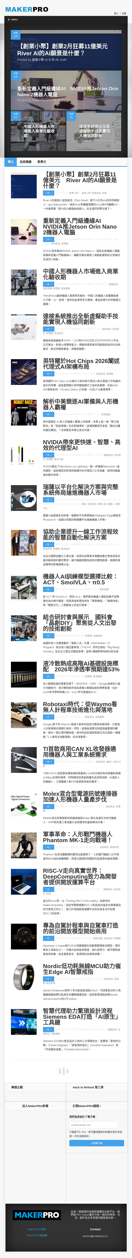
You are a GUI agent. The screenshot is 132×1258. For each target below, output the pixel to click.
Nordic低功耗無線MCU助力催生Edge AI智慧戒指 (82, 969)
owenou (74, 589)
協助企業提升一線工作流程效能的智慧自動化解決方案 (80, 534)
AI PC (99, 239)
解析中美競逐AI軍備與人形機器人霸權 (80, 404)
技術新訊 (55, 243)
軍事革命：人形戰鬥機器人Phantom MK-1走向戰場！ (78, 837)
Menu (14, 20)
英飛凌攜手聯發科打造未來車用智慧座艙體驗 (80, 1064)
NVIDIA (46, 243)
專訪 (84, 504)
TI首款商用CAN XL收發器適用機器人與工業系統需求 (79, 752)
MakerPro (39, 100)
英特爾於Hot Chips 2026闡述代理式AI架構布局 (81, 364)
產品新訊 (58, 333)
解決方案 (58, 459)
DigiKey (89, 1130)
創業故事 (96, 193)
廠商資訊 (106, 329)
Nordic (89, 979)
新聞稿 (64, 243)
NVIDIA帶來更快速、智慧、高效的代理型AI (82, 445)
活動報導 (97, 635)
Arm (87, 1234)
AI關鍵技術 (112, 284)
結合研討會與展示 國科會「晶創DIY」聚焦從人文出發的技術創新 (79, 623)
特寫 (104, 193)
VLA (98, 414)
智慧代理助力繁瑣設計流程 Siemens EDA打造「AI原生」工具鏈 (80, 1017)
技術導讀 (47, 288)
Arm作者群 (75, 1234)
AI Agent (90, 239)
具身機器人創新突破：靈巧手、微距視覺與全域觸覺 (78, 1174)
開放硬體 (50, 1135)
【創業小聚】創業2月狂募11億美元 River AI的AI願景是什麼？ (80, 180)
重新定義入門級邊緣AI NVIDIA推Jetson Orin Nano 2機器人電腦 (80, 227)
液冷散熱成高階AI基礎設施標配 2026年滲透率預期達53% (81, 666)
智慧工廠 (102, 504)
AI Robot (108, 239)
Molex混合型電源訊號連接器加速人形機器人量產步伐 (80, 796)
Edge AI (100, 806)
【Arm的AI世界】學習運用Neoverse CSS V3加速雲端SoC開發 (78, 1222)
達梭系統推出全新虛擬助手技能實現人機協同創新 (94, 131)
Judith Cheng (77, 499)
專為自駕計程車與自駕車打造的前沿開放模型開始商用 (80, 928)
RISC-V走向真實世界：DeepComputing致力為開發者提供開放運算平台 (80, 876)
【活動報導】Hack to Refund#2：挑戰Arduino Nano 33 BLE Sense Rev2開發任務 (81, 1115)
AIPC (98, 889)
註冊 (124, 13)
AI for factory (109, 499)
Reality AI (63, 504)
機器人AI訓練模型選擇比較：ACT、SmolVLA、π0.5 (80, 579)
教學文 (52, 1238)
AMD (97, 1184)
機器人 (111, 504)
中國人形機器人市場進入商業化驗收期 (39, 131)
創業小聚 (38, 59)
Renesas (75, 504)
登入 (116, 13)
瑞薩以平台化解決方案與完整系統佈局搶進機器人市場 (80, 490)
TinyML (98, 979)
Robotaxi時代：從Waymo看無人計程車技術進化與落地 (80, 707)
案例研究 (89, 717)
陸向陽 (72, 1130)
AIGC (116, 239)
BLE (81, 1130)
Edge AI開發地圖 (94, 938)
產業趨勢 (65, 288)
